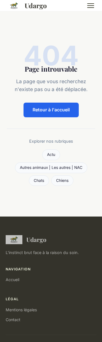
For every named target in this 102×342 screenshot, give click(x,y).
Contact (13, 319)
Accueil (12, 279)
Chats (39, 180)
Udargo (36, 5)
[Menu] (90, 5)
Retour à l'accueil (51, 109)
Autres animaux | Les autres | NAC (51, 167)
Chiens (62, 180)
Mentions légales (21, 309)
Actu (51, 154)
